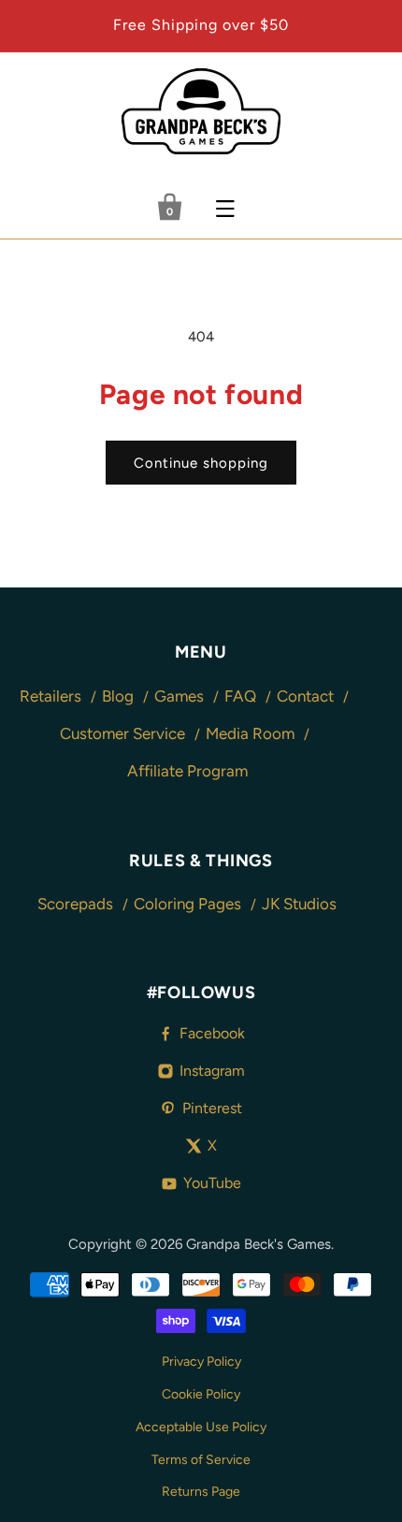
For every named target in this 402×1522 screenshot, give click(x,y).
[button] (225, 208)
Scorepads (77, 903)
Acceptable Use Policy (201, 1427)
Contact (307, 696)
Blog (119, 696)
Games (181, 696)
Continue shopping (201, 463)
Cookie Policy (201, 1394)
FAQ (242, 696)
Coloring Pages (189, 903)
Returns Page (201, 1492)
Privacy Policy (201, 1362)
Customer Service (124, 733)
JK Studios (299, 903)
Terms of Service (201, 1460)
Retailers (52, 696)
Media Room (252, 733)
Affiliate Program (187, 770)
